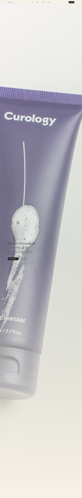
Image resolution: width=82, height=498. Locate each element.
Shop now (71, 2)
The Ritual (43, 2)
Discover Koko (24, 258)
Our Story (37, 2)
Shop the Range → (13, 258)
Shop (32, 2)
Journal (48, 2)
